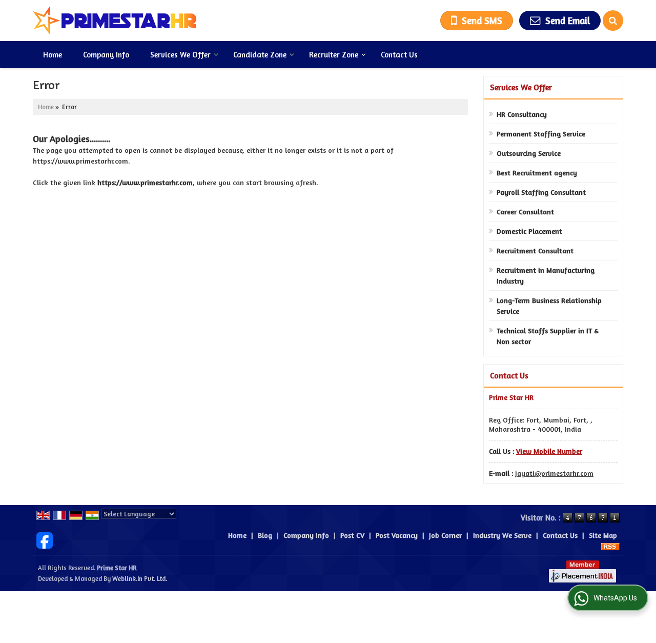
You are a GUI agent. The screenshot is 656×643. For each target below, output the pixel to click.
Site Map (603, 535)
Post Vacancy (397, 535)
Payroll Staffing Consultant (541, 192)
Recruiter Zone (333, 54)
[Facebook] (44, 539)
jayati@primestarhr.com (554, 473)
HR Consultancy (522, 114)
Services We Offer (180, 54)
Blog (265, 535)
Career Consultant (525, 211)
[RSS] (610, 545)
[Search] (613, 20)
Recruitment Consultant (535, 250)
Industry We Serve (502, 535)
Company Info (106, 54)
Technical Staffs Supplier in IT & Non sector (548, 336)
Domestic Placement (529, 231)
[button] (549, 451)
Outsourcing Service (529, 153)
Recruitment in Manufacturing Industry (545, 275)
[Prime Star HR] (115, 20)
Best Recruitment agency (537, 172)
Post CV (352, 535)
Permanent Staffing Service (541, 133)
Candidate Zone (259, 54)
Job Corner (445, 535)
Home (52, 54)
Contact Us (399, 54)
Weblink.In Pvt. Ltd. (139, 578)
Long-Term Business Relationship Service (549, 305)
